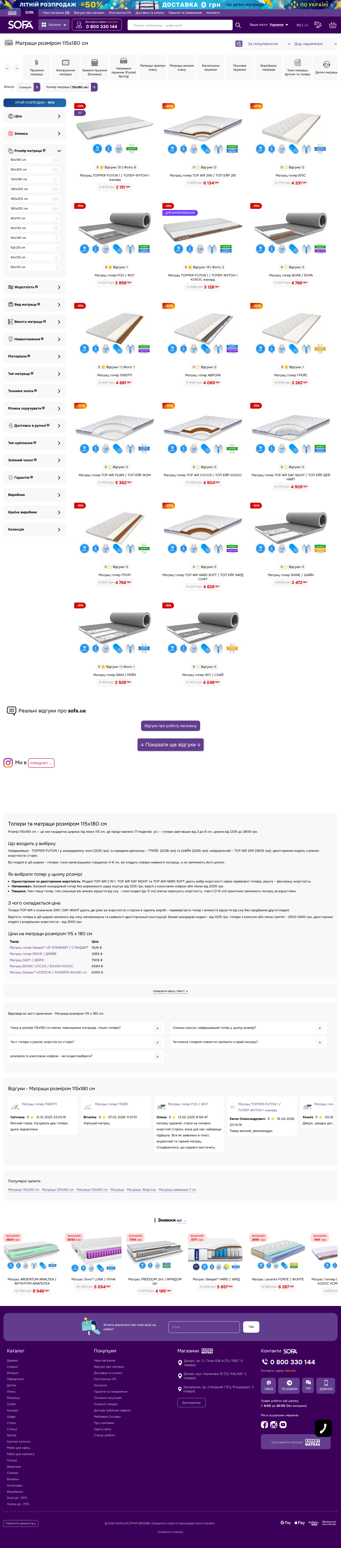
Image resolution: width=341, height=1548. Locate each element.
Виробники (15, 1492)
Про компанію (104, 1423)
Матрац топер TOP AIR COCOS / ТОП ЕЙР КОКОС (203, 475)
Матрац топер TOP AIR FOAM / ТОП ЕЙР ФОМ (115, 475)
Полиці (12, 1460)
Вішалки (13, 1479)
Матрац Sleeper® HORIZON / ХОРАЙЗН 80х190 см (48, 972)
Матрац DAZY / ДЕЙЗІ (27, 960)
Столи (11, 1423)
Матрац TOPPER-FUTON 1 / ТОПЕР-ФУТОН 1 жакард (114, 177)
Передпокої (15, 1379)
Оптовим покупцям (108, 1398)
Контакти (213, 13)
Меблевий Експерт (107, 1417)
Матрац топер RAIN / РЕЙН (114, 675)
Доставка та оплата (150, 13)
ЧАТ (308, 1388)
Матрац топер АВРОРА (203, 375)
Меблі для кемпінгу (20, 1454)
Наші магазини (56, 13)
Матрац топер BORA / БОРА (291, 275)
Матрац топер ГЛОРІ (115, 575)
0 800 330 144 (101, 27)
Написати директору (21, 1523)
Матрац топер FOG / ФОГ (115, 275)
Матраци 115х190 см (23, 1189)
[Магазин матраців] (12, 13)
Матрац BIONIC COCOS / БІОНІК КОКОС (41, 966)
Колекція (16, 529)
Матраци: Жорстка (141, 1189)
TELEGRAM (289, 1389)
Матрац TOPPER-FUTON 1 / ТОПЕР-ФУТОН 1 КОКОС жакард (203, 277)
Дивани (12, 1360)
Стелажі (12, 1473)
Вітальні (12, 1373)
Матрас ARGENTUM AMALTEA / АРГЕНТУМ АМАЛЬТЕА (32, 1281)
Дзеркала (14, 1467)
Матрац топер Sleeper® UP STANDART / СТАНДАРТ (49, 947)
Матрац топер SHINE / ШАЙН (291, 575)
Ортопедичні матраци (287, 1442)
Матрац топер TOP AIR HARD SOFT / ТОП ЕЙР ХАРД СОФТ (202, 577)
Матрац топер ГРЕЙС (291, 375)
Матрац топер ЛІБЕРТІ (114, 375)
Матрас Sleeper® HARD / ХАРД (216, 1279)
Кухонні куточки (18, 1441)
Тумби (11, 1404)
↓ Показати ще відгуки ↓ (171, 744)
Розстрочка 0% (120, 13)
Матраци (117, 1189)
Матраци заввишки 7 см (177, 1189)
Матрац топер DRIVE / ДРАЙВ (33, 954)
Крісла (11, 1435)
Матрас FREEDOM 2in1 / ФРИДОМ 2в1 (155, 1281)
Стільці (12, 1429)
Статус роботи (104, 1435)
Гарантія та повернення (185, 13)
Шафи (11, 1417)
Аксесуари (15, 1485)
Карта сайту (102, 1429)
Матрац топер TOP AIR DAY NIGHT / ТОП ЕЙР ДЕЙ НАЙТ (291, 477)
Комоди (12, 1410)
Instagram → (41, 763)
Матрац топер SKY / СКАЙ (202, 675)
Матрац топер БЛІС (291, 175)
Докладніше (191, 1402)
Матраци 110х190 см (92, 1189)
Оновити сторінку (170, 1532)
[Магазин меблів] (29, 13)
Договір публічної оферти (112, 1410)
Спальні (12, 1367)
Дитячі (11, 1385)
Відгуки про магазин (89, 13)
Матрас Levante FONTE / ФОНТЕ (278, 1279)
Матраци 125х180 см (58, 1189)
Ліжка (11, 1392)
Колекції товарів (105, 1404)
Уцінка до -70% (18, 1504)
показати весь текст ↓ (170, 991)
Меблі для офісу (18, 1448)
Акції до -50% (17, 1498)
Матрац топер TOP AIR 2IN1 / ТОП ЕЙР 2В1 (203, 175)
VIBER (268, 1389)
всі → (182, 1220)
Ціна (18, 116)
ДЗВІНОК (326, 1389)
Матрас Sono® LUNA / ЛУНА (93, 1279)
